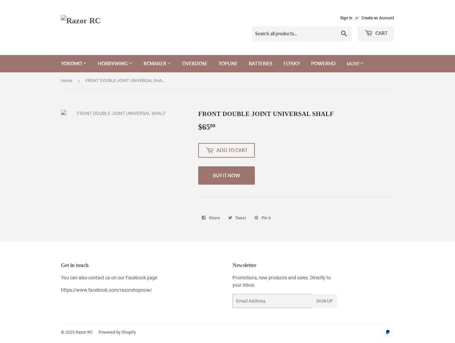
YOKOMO (72, 63)
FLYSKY (291, 63)
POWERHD (323, 63)
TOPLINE (228, 63)
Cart (380, 33)
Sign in (346, 18)
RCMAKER (155, 63)
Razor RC (84, 332)
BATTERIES (260, 63)
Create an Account (377, 18)
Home (66, 80)
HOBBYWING (113, 63)
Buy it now (226, 175)
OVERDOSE (195, 63)
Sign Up (324, 301)
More (353, 63)
